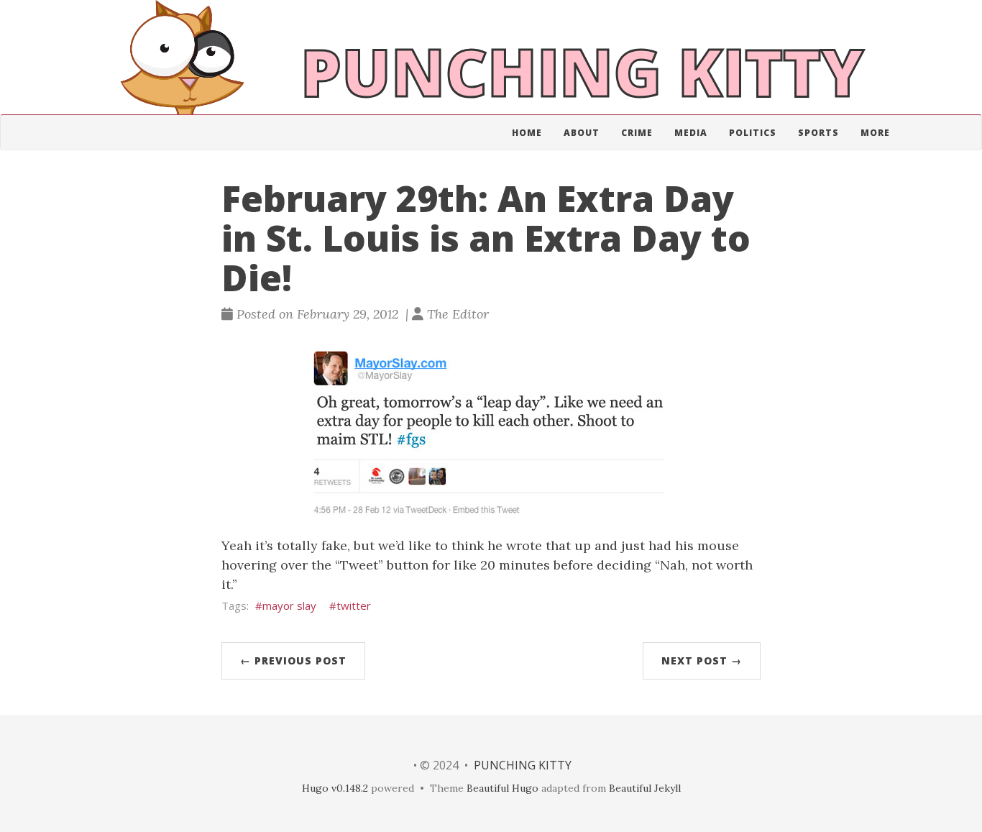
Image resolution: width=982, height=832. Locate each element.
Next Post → (701, 660)
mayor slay (289, 605)
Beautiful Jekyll (645, 788)
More (875, 133)
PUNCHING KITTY (523, 765)
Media (690, 133)
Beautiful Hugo (502, 788)
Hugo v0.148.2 (335, 788)
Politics (752, 133)
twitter (353, 605)
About (582, 133)
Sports (818, 133)
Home (527, 133)
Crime (637, 133)
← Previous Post (293, 660)
